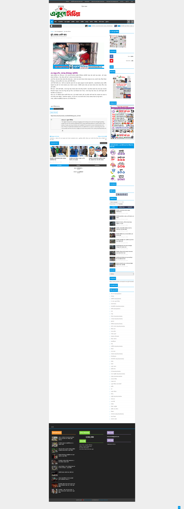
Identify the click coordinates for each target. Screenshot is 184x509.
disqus (78, 165)
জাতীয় (55, 21)
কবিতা (112, 361)
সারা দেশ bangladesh (59, 31)
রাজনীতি (72, 21)
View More (104, 143)
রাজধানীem (113, 341)
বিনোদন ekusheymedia (116, 316)
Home (67, 1)
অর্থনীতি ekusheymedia (117, 346)
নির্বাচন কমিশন (114, 338)
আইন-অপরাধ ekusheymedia (118, 326)
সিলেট (112, 363)
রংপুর (112, 313)
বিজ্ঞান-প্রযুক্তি (114, 406)
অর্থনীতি (82, 21)
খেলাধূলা (86, 21)
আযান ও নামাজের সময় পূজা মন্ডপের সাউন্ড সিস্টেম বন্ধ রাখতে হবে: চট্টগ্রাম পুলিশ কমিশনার (66, 438)
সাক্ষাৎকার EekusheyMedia (117, 414)
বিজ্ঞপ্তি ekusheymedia (116, 323)
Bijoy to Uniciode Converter (97, 1)
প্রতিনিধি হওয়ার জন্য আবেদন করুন (77, 1)
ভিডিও (112, 393)
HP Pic (121, 1)
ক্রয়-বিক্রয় (113, 416)
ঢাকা (112, 311)
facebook (87, 1)
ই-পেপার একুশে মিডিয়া (115, 301)
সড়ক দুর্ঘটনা (113, 331)
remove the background (112, 1)
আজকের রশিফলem (115, 336)
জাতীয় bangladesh (115, 308)
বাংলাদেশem (113, 303)
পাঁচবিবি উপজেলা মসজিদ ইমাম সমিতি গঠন (66, 472)
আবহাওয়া (113, 399)
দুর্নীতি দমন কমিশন (114, 409)
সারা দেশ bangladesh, (68, 38)
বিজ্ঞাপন (112, 411)
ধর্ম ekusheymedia (116, 371)
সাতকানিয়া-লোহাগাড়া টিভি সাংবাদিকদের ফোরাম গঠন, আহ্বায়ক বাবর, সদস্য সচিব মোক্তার (97, 159)
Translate (120, 204)
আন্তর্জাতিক (60, 21)
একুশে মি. (127, 1)
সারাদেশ (77, 21)
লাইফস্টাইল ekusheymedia (117, 358)
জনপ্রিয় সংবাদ (122, 207)
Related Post (54, 143)
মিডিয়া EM (113, 328)
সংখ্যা (132, 1)
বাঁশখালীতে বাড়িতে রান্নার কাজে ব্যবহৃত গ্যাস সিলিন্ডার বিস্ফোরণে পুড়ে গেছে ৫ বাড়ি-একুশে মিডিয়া (67, 485)
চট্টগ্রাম (73, 25)
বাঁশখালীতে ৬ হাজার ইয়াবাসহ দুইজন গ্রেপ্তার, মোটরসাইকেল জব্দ (86, 26)
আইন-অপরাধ (101, 21)
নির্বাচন (112, 348)
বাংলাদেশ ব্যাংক (114, 419)
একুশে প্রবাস (113, 366)
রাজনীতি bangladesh (116, 298)
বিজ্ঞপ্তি (95, 21)
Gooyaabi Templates (103, 500)
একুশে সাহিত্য (113, 391)
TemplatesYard (88, 500)
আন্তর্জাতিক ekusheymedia (117, 306)
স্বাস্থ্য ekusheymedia (116, 376)
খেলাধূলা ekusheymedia (117, 318)
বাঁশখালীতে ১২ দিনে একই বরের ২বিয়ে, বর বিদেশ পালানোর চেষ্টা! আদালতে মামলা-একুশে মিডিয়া (67, 491)
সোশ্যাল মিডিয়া (114, 379)
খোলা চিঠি (113, 401)
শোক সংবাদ (113, 351)
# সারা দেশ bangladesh (58, 108)
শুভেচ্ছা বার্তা (113, 381)
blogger (59, 165)
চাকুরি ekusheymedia (116, 396)
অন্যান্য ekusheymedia (117, 353)
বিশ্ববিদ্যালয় (113, 356)
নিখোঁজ (112, 404)
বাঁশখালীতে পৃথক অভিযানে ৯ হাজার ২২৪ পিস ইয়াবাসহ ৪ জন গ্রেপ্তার (116, 26)
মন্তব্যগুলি (130, 207)
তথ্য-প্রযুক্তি (67, 21)
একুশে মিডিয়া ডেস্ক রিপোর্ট (116, 383)
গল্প (111, 389)
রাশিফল (91, 21)
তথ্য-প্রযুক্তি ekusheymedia (118, 373)
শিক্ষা (112, 343)
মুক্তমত (107, 21)
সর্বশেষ (113, 207)
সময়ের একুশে (113, 333)
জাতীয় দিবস (113, 368)
